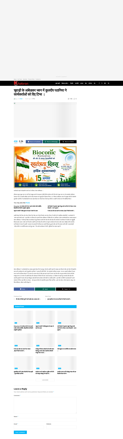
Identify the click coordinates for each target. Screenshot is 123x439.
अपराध (81, 83)
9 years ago (28, 98)
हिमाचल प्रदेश (65, 83)
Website (48, 424)
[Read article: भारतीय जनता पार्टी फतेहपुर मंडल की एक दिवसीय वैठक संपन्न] (67, 363)
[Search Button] (108, 83)
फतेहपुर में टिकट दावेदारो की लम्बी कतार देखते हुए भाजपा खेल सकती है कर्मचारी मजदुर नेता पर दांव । (45, 350)
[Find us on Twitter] (102, 83)
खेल (86, 83)
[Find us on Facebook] (99, 83)
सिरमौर (71, 83)
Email (16, 424)
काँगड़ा (33, 98)
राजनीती (76, 83)
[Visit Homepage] (21, 83)
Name (16, 416)
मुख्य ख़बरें (58, 83)
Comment (17, 395)
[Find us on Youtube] (105, 83)
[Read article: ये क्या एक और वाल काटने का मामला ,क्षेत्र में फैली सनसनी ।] (23, 340)
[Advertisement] (45, 248)
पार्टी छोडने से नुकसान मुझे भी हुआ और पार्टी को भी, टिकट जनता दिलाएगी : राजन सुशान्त (66, 328)
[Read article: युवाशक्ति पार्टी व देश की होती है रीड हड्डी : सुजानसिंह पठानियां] (23, 363)
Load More (45, 380)
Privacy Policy (31, 79)
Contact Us (38, 79)
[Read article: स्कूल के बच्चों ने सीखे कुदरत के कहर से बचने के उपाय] (45, 317)
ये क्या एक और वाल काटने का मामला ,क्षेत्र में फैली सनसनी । (61, 210)
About (15, 79)
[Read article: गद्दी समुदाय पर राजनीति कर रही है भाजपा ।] (67, 340)
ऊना (16, 323)
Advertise (25, 79)
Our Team (19, 79)
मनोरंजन (90, 83)
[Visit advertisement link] (61, 37)
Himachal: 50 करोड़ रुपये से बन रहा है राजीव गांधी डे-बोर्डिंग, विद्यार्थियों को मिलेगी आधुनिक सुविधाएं (23, 328)
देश (94, 83)
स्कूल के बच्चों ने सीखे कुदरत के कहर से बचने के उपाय (26, 210)
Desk (21, 98)
